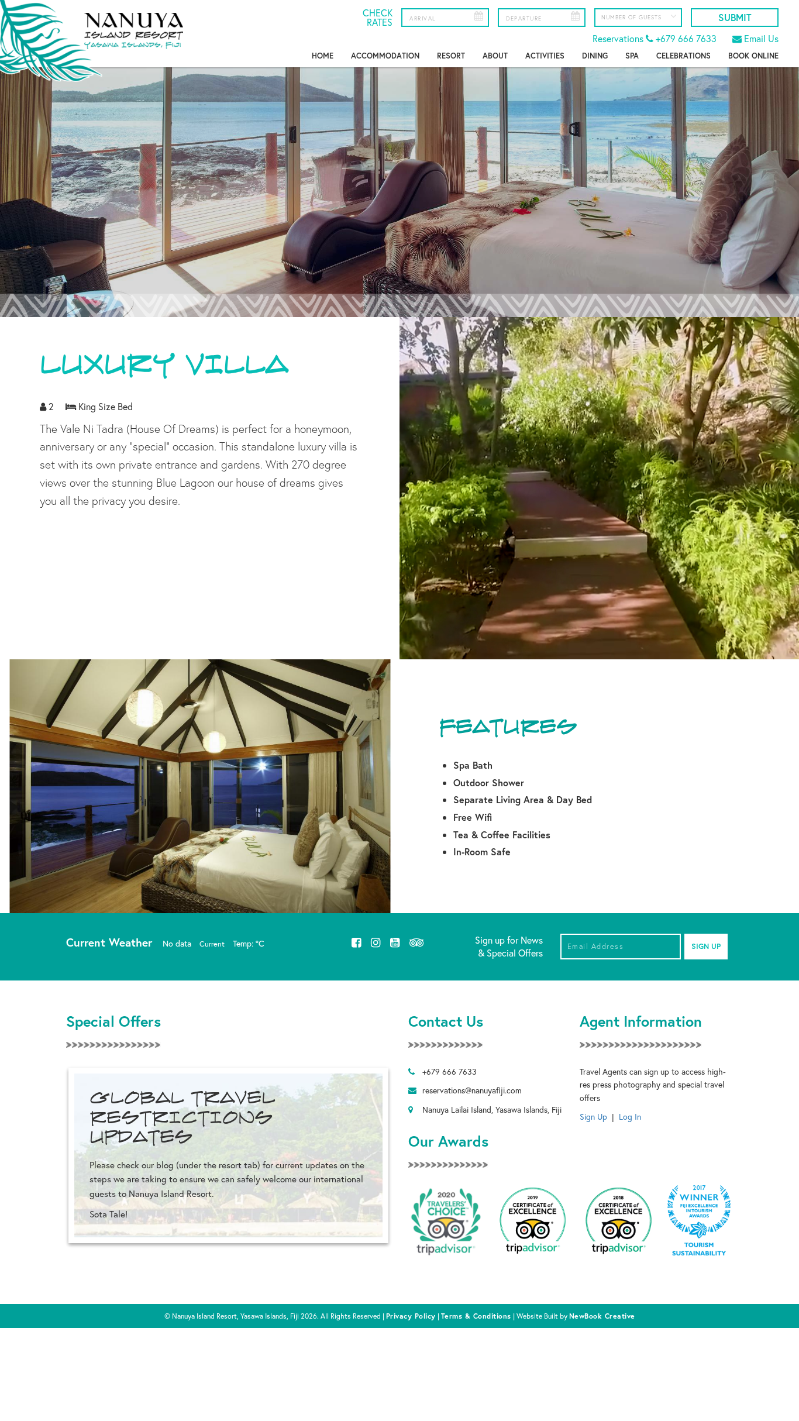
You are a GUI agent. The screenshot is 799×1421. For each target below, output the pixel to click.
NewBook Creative (602, 1315)
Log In (630, 1116)
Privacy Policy (411, 1315)
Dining (595, 56)
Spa (632, 56)
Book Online (753, 56)
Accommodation (385, 56)
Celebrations (683, 56)
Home (322, 56)
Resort (451, 56)
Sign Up (593, 1116)
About (495, 56)
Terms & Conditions (476, 1315)
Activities (544, 56)
